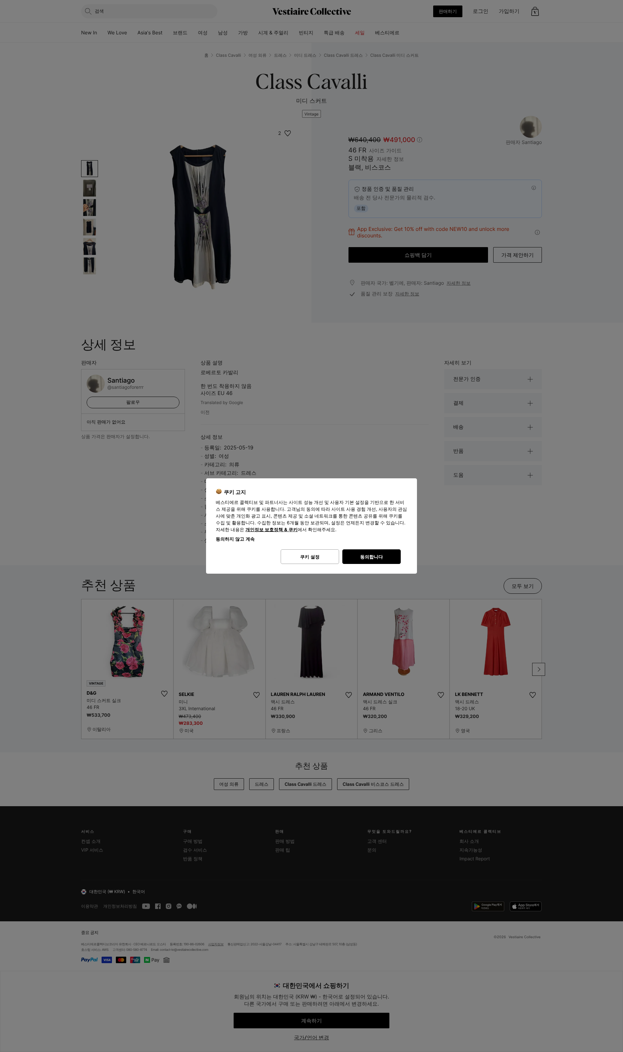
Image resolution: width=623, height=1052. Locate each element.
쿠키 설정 (310, 556)
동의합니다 (371, 556)
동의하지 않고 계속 (235, 538)
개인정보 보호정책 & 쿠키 (272, 529)
